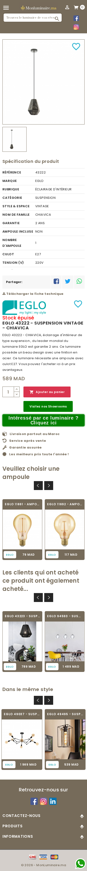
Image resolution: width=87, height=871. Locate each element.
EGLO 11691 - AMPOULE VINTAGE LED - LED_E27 (22, 504)
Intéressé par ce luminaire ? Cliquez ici (43, 420)
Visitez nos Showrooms (48, 406)
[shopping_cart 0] (76, 7)
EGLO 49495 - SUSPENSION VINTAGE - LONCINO (65, 714)
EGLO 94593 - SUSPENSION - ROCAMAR (64, 616)
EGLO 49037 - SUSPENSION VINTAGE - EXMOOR (22, 714)
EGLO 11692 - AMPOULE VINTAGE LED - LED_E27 (64, 504)
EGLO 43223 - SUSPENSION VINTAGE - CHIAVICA (22, 616)
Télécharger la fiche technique (34, 293)
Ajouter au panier (47, 392)
